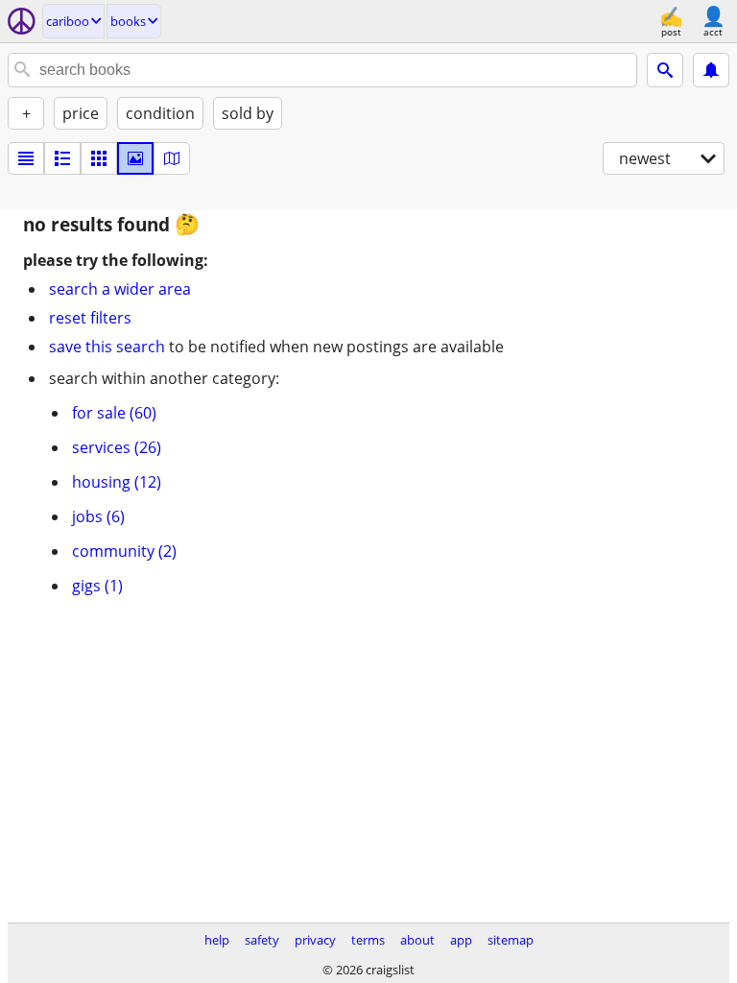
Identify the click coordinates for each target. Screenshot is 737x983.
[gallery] (135, 158)
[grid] (99, 158)
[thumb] (62, 158)
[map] (172, 158)
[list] (26, 158)
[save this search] (711, 70)
